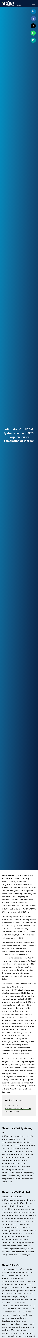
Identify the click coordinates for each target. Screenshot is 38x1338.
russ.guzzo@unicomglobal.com (18, 1108)
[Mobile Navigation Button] (33, 4)
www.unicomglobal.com (12, 1196)
